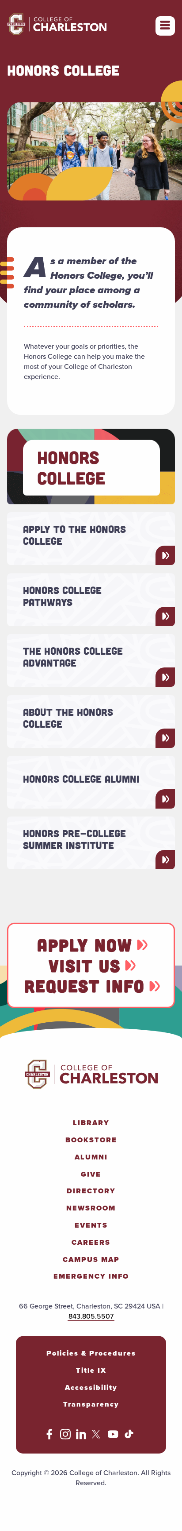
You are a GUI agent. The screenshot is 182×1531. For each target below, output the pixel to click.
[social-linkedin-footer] (81, 1437)
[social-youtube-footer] (113, 1437)
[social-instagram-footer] (65, 1437)
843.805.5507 (91, 1316)
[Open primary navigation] (165, 26)
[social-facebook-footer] (49, 1437)
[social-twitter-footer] (97, 1437)
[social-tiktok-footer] (129, 1437)
